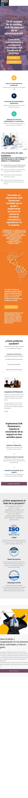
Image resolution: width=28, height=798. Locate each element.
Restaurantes (4, 769)
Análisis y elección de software (8, 751)
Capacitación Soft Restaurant (14, 354)
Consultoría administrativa (14, 364)
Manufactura (4, 765)
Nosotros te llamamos (11, 307)
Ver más (6, 411)
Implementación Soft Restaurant (14, 369)
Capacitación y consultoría (7, 755)
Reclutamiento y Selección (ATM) (9, 727)
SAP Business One (5, 735)
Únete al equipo (5, 777)
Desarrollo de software (6, 759)
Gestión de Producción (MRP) (8, 721)
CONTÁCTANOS (12, 57)
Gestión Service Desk (6, 725)
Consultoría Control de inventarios (14, 359)
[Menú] (2, 4)
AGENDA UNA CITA (13, 62)
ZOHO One (3, 737)
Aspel (2, 740)
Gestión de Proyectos (6, 723)
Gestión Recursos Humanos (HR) (9, 729)
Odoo (2, 738)
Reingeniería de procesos (7, 757)
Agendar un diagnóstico (14, 483)
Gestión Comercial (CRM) (7, 719)
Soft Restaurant (4, 742)
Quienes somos (5, 775)
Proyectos (3, 767)
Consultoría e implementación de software (11, 753)
